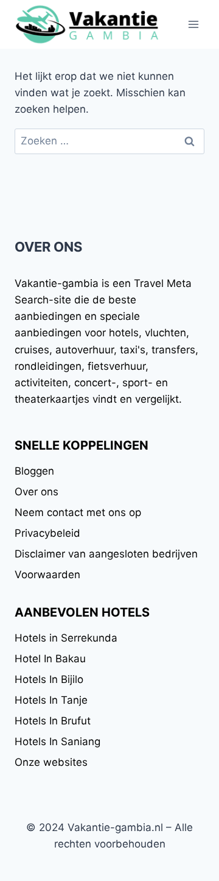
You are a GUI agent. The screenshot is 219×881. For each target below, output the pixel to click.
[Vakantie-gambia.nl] (88, 24)
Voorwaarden (47, 574)
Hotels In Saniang (57, 741)
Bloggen (34, 471)
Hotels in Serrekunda (66, 638)
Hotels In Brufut (53, 721)
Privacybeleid (47, 533)
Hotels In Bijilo (49, 679)
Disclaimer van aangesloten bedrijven (106, 554)
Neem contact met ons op (78, 512)
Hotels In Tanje (51, 700)
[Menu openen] (193, 24)
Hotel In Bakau (50, 659)
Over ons (36, 492)
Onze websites (51, 762)
